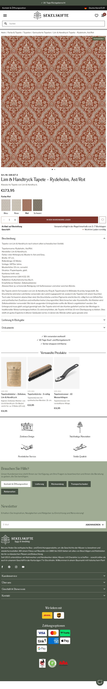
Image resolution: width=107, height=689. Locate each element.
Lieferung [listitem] (39, 484)
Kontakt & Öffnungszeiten (14, 8)
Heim (3, 32)
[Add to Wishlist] (102, 220)
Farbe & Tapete (14, 32)
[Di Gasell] (42, 663)
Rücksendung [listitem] (57, 484)
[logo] (51, 15)
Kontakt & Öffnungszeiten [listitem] (16, 484)
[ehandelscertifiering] (52, 663)
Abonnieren (93, 524)
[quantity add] (15, 219)
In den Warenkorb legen (58, 220)
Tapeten (27, 32)
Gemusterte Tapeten (42, 32)
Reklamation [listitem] (9, 491)
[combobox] (56, 23)
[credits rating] (63, 663)
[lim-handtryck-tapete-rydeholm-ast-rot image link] (53, 101)
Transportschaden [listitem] (79, 484)
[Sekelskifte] (53, 540)
